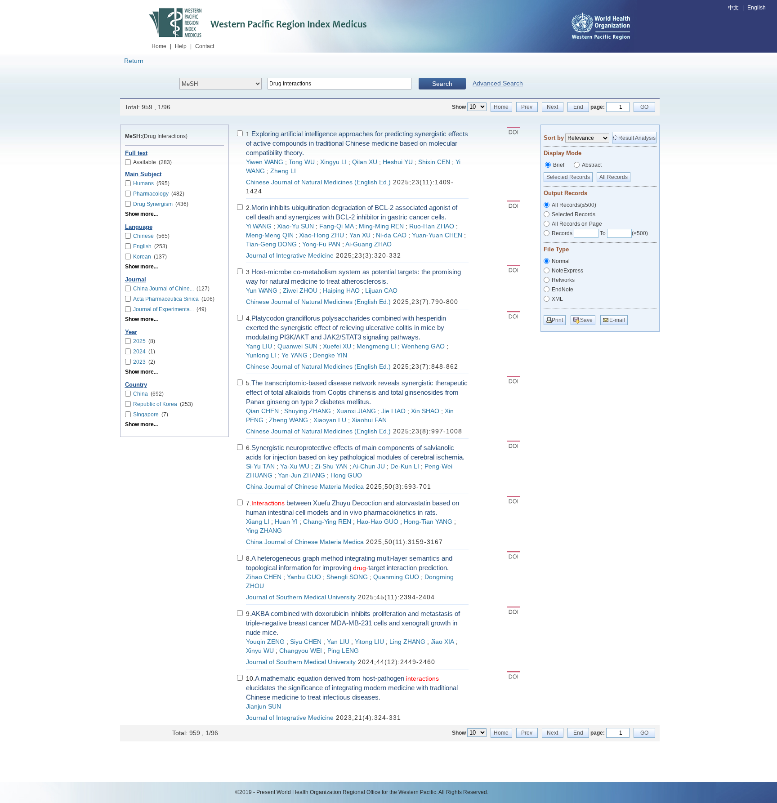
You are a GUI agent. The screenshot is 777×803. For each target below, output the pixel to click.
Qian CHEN (262, 411)
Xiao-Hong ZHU (321, 235)
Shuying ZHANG (307, 411)
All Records (613, 177)
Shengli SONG (347, 577)
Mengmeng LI (376, 346)
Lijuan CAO (381, 290)
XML (557, 299)
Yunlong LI (261, 355)
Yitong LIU (369, 641)
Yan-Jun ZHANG (301, 475)
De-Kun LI (404, 466)
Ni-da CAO (391, 235)
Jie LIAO (393, 411)
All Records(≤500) (574, 205)
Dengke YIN (330, 355)
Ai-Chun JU (369, 466)
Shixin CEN (434, 162)
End (578, 107)
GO (644, 107)
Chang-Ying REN (327, 521)
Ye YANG (294, 355)
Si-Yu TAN (260, 466)
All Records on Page (577, 224)
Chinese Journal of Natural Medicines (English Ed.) (318, 182)
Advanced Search (498, 83)
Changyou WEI (300, 650)
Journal (135, 280)
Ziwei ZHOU (300, 290)
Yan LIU (338, 641)
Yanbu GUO (304, 577)
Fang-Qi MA (336, 226)
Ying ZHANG (264, 530)
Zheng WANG (288, 420)
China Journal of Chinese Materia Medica (305, 486)
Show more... (141, 214)
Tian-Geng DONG (271, 244)
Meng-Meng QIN (270, 235)
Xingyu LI (333, 162)
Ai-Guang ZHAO (368, 244)
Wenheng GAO (423, 346)
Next (552, 107)
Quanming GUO (396, 577)
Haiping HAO (341, 290)
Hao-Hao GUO (377, 521)
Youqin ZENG (265, 641)
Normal (561, 261)
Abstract (592, 165)
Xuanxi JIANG (356, 411)
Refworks (563, 280)
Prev (526, 107)
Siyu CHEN (306, 641)
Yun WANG (261, 290)
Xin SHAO (425, 411)
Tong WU (302, 162)
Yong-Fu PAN (321, 244)
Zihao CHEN (263, 577)
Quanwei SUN (297, 346)
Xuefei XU (337, 346)
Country (136, 385)
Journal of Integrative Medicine (290, 255)
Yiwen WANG (264, 162)
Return (133, 60)
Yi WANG (259, 226)
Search (442, 83)
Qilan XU (364, 162)
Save (586, 320)
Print (557, 320)
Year (131, 332)
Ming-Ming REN (381, 226)
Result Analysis (637, 138)
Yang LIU (259, 346)
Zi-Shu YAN (331, 466)
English (756, 7)
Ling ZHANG (407, 641)
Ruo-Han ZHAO (431, 226)
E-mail (617, 320)
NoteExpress (567, 271)
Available (152, 162)
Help (181, 46)
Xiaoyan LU (329, 420)
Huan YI (286, 521)
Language (138, 227)
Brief (558, 165)
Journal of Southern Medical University (301, 597)
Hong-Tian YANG (428, 521)
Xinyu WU (260, 650)
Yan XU (360, 235)
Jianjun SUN (263, 706)
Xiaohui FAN (369, 420)
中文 (733, 7)
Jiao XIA (442, 641)
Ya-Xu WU (294, 466)
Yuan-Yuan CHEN (437, 235)
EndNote (562, 289)
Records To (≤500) (600, 233)
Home (159, 46)
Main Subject (143, 174)
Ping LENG (343, 650)
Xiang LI (257, 521)
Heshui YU (398, 162)
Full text (136, 153)
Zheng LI (283, 171)
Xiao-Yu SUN (295, 226)
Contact (204, 46)
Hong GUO (346, 475)
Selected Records (568, 177)
